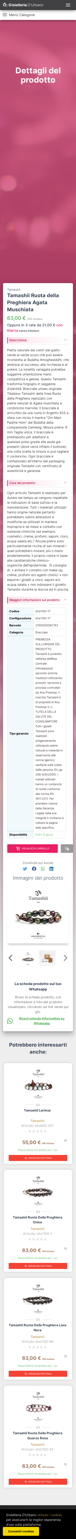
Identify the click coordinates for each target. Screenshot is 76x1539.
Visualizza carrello (35, 848)
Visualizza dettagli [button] (38, 1158)
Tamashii (37, 1121)
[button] (25, 869)
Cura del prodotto (22, 483)
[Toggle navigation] (68, 5)
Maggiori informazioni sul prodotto (34, 600)
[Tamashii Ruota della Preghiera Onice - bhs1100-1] (38, 1190)
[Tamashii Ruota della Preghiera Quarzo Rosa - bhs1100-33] (38, 1405)
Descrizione (18, 340)
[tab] (38, 339)
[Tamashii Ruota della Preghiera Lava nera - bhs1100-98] (38, 1298)
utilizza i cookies (49, 1515)
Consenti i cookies (21, 1531)
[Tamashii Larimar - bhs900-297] (38, 1083)
